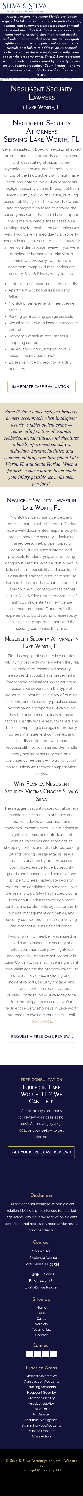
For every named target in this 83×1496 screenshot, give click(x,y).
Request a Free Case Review (40, 1037)
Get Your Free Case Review (40, 1152)
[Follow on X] (37, 1354)
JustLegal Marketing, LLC (41, 1470)
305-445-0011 (41, 1021)
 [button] (76, 6)
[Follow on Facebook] (29, 1354)
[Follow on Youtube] (45, 1354)
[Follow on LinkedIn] (53, 1354)
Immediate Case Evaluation (40, 387)
